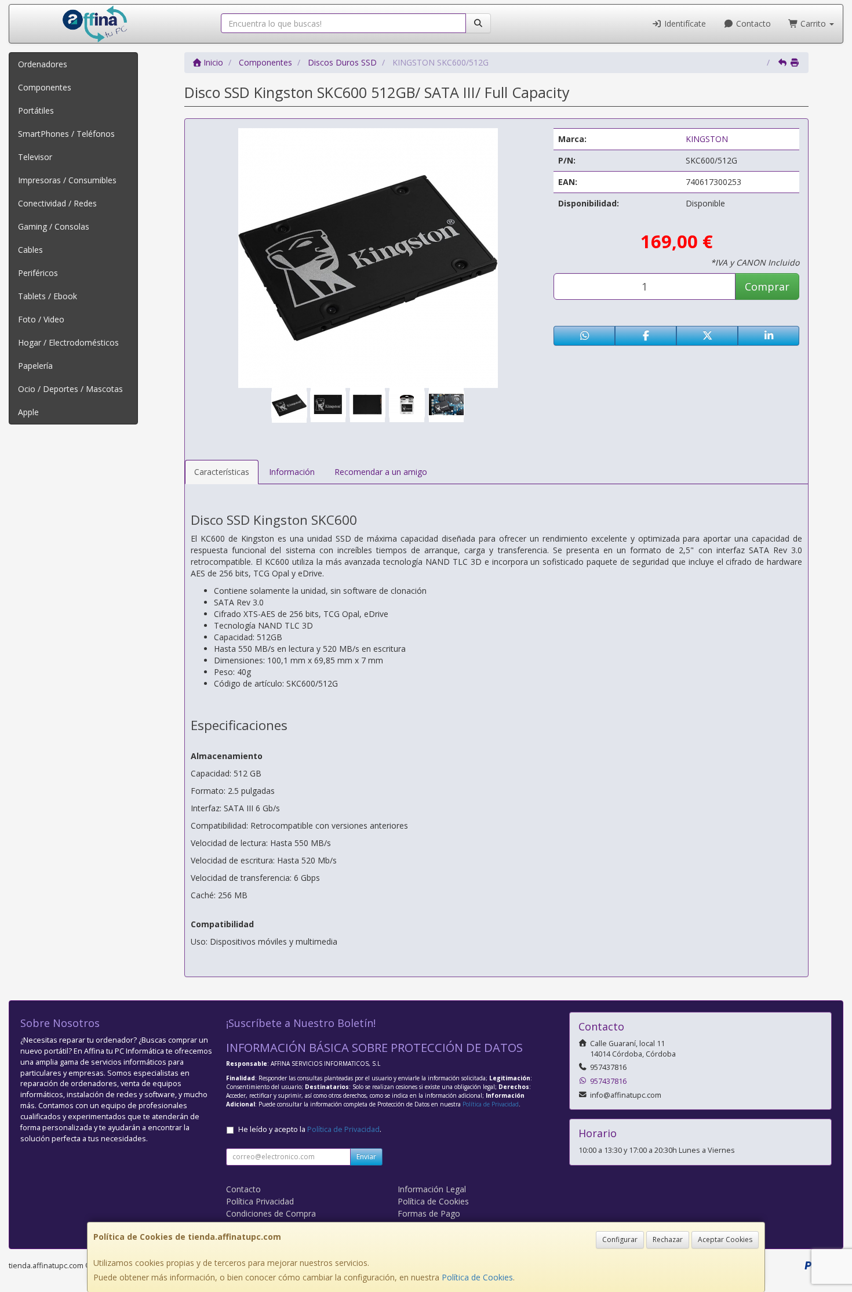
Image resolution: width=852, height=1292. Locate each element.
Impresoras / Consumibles (67, 180)
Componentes (44, 87)
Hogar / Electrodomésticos (68, 342)
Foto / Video (41, 319)
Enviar (366, 1157)
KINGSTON (707, 138)
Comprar (767, 286)
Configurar (620, 1239)
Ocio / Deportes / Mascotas (70, 388)
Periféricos (38, 272)
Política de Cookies (477, 1277)
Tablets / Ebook (47, 296)
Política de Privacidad (491, 1104)
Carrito (813, 23)
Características (221, 471)
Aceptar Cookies (725, 1239)
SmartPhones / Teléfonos (66, 133)
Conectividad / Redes (57, 203)
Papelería (35, 365)
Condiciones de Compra (271, 1213)
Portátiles (36, 110)
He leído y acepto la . (309, 1129)
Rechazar (668, 1239)
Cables (30, 249)
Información (292, 471)
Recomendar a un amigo (380, 471)
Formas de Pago (429, 1213)
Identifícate (684, 23)
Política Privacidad (260, 1201)
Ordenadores (42, 64)
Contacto (752, 23)
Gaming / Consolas (53, 226)
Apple (28, 412)
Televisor (35, 156)
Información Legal (432, 1189)
